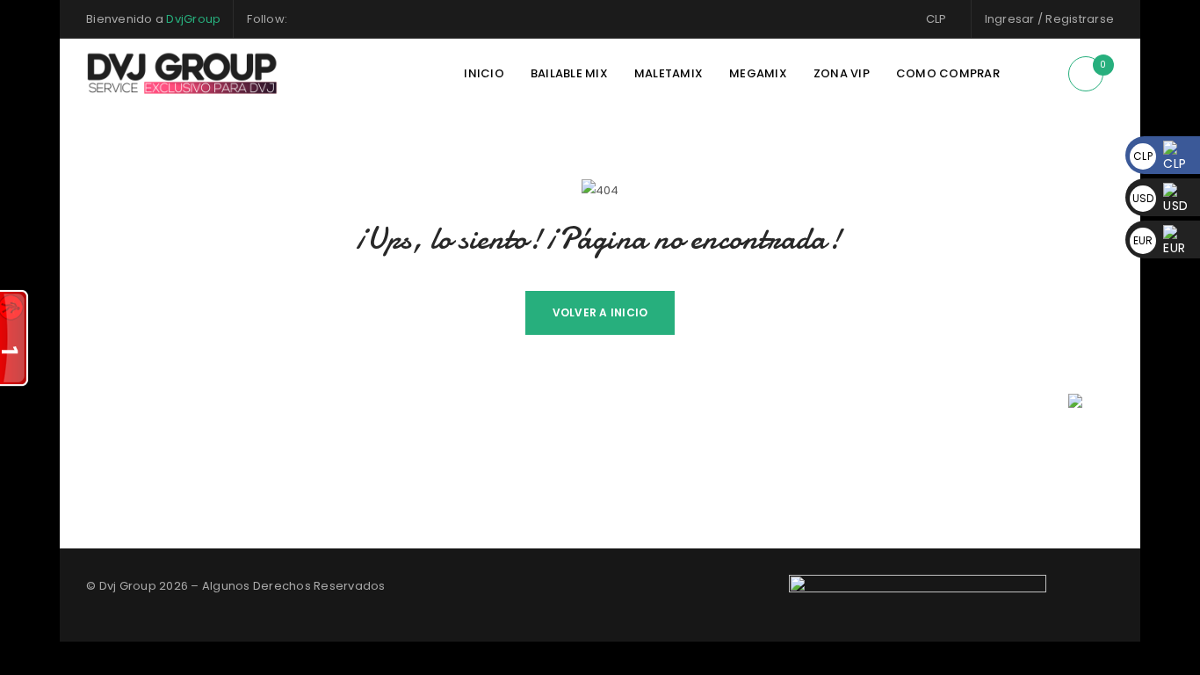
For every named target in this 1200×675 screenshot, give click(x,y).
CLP (936, 19)
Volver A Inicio (600, 312)
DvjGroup (193, 19)
